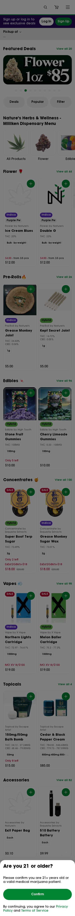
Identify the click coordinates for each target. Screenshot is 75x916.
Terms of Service (34, 910)
